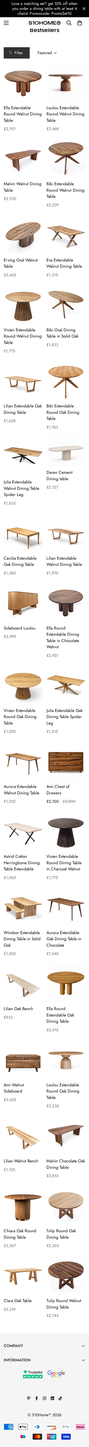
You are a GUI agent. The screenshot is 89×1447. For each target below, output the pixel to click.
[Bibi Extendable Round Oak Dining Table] (65, 380)
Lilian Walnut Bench (21, 1161)
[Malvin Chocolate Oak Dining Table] (65, 1135)
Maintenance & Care (21, 1369)
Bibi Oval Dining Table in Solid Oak (62, 333)
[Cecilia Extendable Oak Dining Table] (23, 533)
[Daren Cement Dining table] (65, 452)
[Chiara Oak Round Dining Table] (23, 1205)
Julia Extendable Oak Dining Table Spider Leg (64, 717)
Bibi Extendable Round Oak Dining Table (62, 412)
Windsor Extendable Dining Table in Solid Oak (22, 939)
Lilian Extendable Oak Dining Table (23, 409)
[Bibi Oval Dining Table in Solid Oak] (65, 304)
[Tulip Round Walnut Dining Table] (65, 1275)
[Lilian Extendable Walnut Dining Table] (65, 533)
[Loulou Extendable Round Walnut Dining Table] (65, 82)
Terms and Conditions (21, 1386)
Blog (7, 1378)
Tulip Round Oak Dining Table (61, 1234)
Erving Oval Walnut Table (21, 263)
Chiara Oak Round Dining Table (20, 1234)
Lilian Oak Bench (18, 1009)
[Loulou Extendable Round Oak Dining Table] (65, 1059)
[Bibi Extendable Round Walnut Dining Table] (65, 158)
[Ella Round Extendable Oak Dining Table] (65, 983)
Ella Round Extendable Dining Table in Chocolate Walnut (62, 637)
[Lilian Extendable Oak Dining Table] (23, 380)
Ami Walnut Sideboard (14, 1088)
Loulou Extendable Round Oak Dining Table (62, 1091)
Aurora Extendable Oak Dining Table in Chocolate (63, 939)
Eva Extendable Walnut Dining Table (64, 263)
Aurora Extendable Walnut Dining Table (21, 790)
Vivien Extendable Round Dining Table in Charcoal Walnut (64, 862)
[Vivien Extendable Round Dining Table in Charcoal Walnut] (65, 831)
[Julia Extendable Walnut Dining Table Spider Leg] (23, 457)
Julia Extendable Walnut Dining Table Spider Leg (21, 488)
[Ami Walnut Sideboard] (23, 1059)
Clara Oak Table (18, 1301)
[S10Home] (44, 23)
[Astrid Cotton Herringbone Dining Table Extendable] (23, 831)
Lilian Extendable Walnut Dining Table (64, 561)
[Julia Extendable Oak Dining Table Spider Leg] (65, 685)
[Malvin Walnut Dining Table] (23, 158)
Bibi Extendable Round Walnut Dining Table (65, 190)
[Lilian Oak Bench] (23, 983)
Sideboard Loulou (19, 628)
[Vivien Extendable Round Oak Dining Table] (23, 685)
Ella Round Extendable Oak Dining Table (60, 1015)
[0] (79, 23)
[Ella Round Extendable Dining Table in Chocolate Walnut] (65, 603)
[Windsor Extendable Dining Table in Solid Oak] (23, 907)
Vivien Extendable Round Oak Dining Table (20, 717)
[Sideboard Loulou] (23, 603)
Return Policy (14, 1394)
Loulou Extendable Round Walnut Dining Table (65, 114)
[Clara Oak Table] (23, 1275)
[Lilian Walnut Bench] (23, 1135)
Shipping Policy (17, 1411)
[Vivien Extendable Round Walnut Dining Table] (23, 304)
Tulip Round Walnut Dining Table (63, 1304)
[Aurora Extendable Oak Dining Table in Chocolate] (65, 907)
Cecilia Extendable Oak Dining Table (20, 561)
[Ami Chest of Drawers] (65, 761)
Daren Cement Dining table (59, 475)
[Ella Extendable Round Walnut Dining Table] (23, 82)
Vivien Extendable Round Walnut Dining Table (23, 336)
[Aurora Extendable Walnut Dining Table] (23, 761)
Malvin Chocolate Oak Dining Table (65, 1164)
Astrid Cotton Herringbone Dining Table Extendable (22, 862)
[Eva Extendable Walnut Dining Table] (65, 235)
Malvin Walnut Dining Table (23, 187)
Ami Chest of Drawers (57, 790)
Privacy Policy (15, 1403)
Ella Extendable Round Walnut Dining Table (23, 114)
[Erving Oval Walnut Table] (23, 235)
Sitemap (10, 1419)
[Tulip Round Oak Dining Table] (65, 1205)
